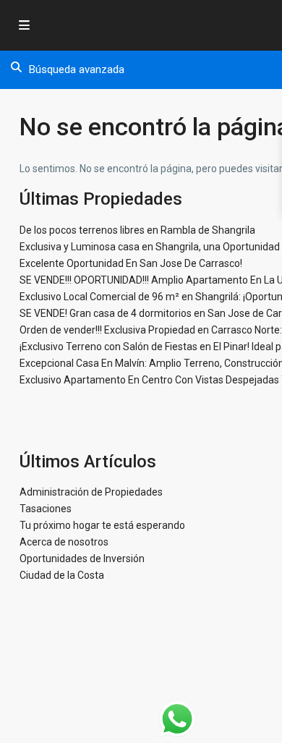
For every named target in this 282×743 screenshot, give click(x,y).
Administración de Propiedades (91, 492)
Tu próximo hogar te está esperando (102, 525)
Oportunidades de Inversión (82, 558)
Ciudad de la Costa (62, 575)
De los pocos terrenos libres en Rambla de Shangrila (137, 230)
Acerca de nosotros (64, 542)
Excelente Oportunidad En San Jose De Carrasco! (131, 263)
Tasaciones (46, 508)
